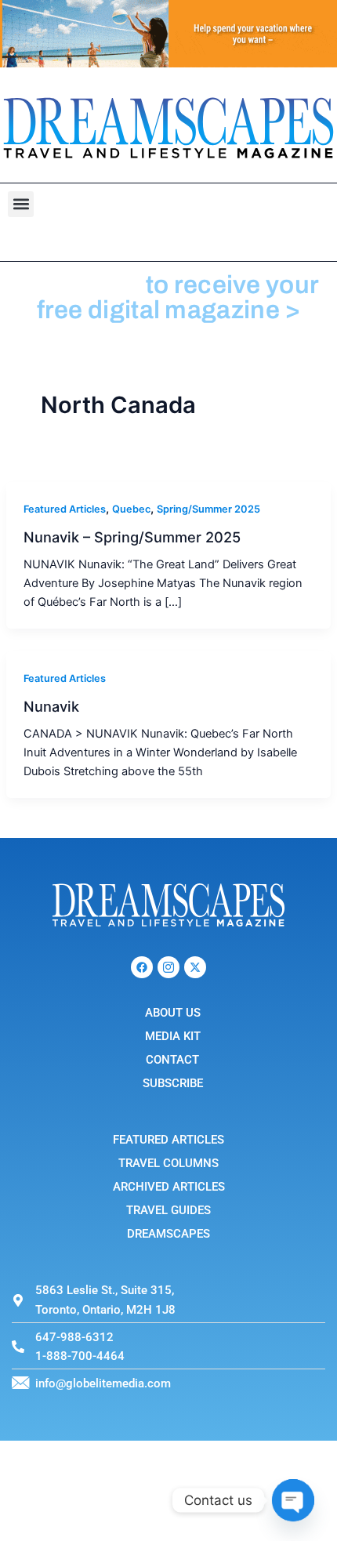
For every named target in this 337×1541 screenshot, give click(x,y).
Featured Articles (65, 509)
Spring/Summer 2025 (208, 509)
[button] (21, 204)
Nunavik (51, 706)
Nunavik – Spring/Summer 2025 (132, 537)
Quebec (131, 509)
